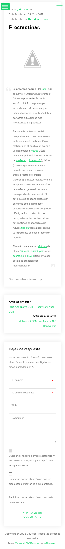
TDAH (30, 255)
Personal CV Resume (27, 543)
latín (44, 88)
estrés (34, 150)
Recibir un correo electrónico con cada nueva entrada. (31, 499)
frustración (35, 160)
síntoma (42, 246)
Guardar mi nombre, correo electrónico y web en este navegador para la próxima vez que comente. (32, 460)
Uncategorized (38, 19)
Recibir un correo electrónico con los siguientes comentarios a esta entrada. (31, 481)
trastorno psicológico (32, 251)
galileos (23, 9)
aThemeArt (50, 543)
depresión (18, 255)
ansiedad (21, 160)
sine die (24, 227)
